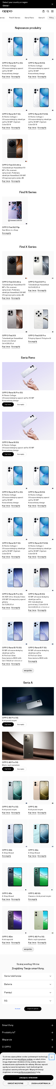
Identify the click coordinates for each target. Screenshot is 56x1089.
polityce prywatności (27, 1072)
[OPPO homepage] (7, 11)
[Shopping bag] (43, 11)
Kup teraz (6, 77)
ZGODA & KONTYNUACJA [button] (40, 1083)
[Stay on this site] (52, 4)
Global (5, 6)
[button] (52, 11)
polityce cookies (26, 1059)
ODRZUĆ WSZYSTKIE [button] (15, 1083)
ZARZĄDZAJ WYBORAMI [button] (28, 1078)
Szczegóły (15, 77)
